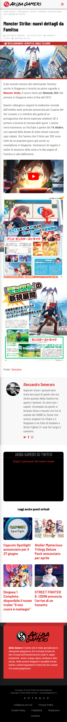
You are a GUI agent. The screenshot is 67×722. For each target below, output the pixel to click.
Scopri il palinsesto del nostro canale (33, 461)
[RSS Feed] (25, 698)
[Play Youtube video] (33, 176)
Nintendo (43, 11)
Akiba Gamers (9, 11)
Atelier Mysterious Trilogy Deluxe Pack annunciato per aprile (48, 551)
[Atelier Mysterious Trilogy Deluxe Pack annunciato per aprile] (49, 539)
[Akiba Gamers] (22, 6)
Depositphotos (46, 690)
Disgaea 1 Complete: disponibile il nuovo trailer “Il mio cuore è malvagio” (17, 600)
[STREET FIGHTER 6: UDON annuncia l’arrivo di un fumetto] (49, 586)
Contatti (35, 715)
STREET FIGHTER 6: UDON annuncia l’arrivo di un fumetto (48, 598)
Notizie (33, 11)
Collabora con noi (23, 705)
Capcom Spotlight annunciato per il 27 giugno (17, 549)
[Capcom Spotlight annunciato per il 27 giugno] (17, 539)
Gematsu (16, 369)
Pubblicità (36, 710)
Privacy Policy (45, 705)
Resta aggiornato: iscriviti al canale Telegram (29, 43)
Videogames (23, 11)
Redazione (53, 710)
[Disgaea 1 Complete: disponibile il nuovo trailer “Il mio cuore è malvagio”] (17, 586)
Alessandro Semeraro (15, 36)
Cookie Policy (18, 710)
